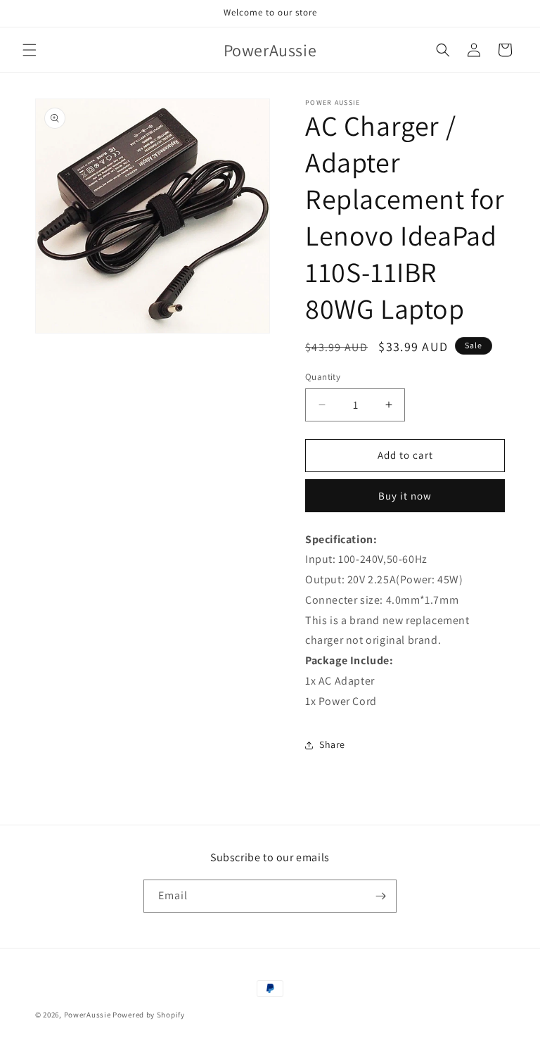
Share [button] (332, 744)
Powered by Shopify (148, 1015)
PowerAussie (87, 1015)
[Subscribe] (380, 896)
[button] (29, 49)
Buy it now (405, 495)
